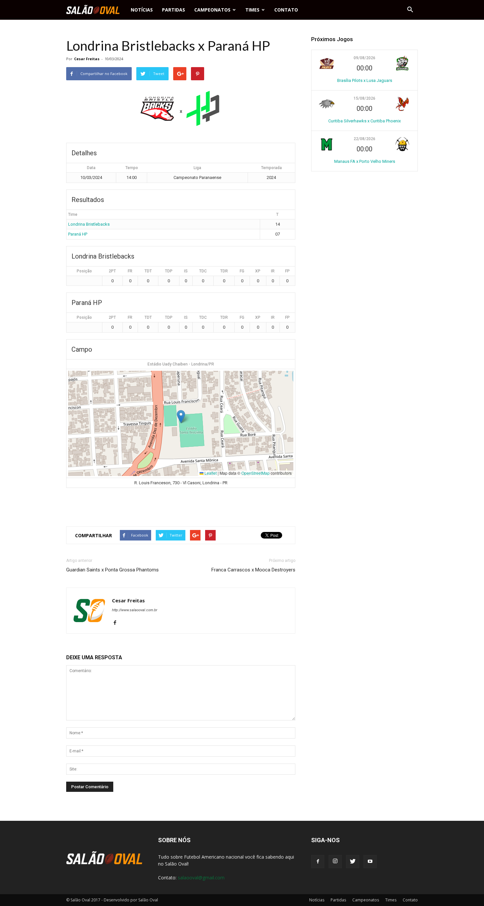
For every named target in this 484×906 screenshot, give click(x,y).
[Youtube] (370, 861)
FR (130, 271)
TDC (203, 271)
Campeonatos (212, 10)
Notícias (142, 10)
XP (257, 271)
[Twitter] (352, 861)
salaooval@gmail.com (201, 877)
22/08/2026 (364, 139)
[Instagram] (335, 861)
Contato (286, 10)
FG (242, 271)
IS (186, 271)
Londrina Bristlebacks (89, 224)
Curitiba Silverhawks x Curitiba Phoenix (364, 120)
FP (287, 271)
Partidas (173, 10)
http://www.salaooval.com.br (134, 610)
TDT (148, 271)
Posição (84, 271)
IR (273, 271)
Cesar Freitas (86, 58)
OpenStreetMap (255, 473)
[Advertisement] (181, 504)
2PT (112, 271)
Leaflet (210, 473)
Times (252, 10)
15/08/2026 (364, 98)
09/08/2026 (364, 58)
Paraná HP (77, 234)
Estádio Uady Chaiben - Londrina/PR (181, 364)
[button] (410, 10)
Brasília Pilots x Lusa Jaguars (364, 80)
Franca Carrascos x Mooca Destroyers (253, 570)
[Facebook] (117, 623)
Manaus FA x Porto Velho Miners (364, 161)
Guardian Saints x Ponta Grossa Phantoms (112, 570)
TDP (169, 271)
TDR (224, 271)
